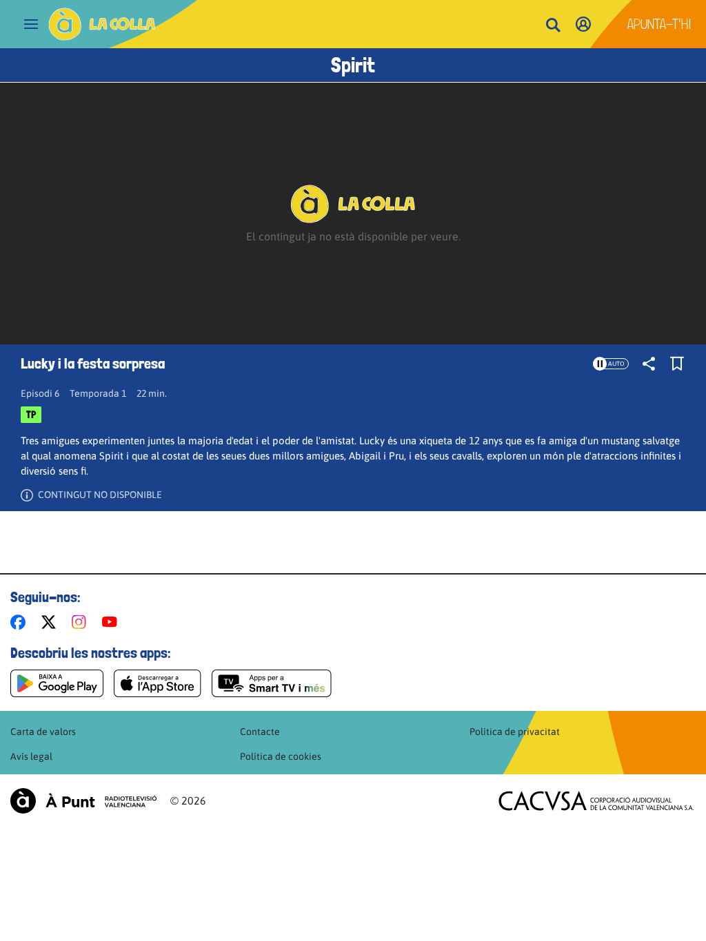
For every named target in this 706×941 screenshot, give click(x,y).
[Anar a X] (51, 622)
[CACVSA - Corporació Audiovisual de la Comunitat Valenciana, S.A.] (596, 801)
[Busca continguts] (553, 26)
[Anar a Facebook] (20, 622)
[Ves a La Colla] (102, 24)
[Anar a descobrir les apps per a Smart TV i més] (272, 683)
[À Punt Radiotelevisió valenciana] (83, 801)
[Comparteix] (649, 364)
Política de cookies (280, 756)
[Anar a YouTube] (112, 622)
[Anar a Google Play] (56, 683)
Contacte (260, 731)
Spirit (353, 65)
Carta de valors (43, 731)
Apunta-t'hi (659, 24)
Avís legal (31, 756)
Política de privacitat (515, 731)
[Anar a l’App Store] (157, 683)
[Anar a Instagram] (82, 622)
